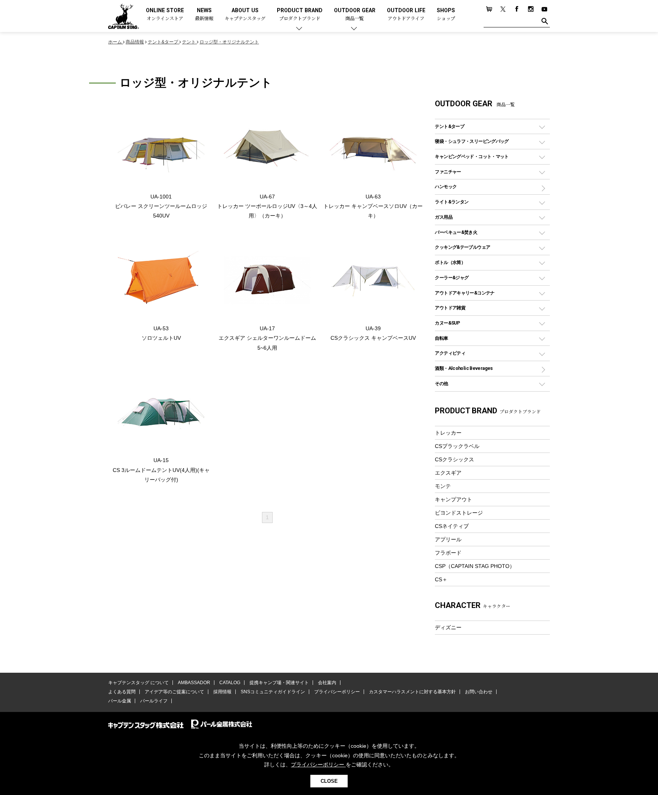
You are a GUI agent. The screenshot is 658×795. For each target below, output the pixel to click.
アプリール (448, 539)
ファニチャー (448, 171)
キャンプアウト (453, 499)
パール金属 (119, 701)
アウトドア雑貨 (450, 307)
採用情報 (222, 691)
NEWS (204, 15)
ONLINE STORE (165, 15)
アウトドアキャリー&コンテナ (464, 293)
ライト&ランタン (451, 202)
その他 (441, 383)
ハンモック (446, 186)
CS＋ (441, 579)
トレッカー (448, 433)
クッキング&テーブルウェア (462, 247)
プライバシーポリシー (337, 691)
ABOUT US (245, 15)
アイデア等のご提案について (174, 691)
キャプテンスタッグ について (138, 682)
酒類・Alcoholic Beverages (463, 368)
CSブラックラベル (457, 446)
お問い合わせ (478, 691)
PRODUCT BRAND (300, 15)
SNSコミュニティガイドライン (273, 691)
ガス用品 (443, 217)
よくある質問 (122, 691)
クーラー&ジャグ (451, 277)
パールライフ (154, 701)
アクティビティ (450, 353)
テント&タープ (449, 126)
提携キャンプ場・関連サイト (279, 682)
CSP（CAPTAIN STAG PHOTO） (475, 566)
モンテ (443, 486)
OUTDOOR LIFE (406, 15)
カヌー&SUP (447, 323)
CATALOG (229, 682)
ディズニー (448, 627)
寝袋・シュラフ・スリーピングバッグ (471, 141)
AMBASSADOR (194, 682)
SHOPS (446, 15)
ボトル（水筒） (450, 262)
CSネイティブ (452, 526)
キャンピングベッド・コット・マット (471, 156)
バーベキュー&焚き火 (456, 232)
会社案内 (327, 682)
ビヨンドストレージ (459, 513)
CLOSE (329, 781)
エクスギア (448, 473)
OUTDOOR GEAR (354, 15)
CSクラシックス (454, 459)
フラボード (448, 553)
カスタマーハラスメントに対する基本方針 (412, 691)
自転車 (441, 338)
